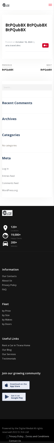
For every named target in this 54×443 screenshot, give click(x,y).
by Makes (7, 319)
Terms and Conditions (37, 436)
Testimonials (9, 358)
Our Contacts (9, 276)
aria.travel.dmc (13, 45)
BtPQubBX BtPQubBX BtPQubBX (26, 27)
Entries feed (8, 175)
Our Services (9, 354)
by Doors (7, 324)
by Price (6, 310)
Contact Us (15, 440)
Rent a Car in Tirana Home (16, 345)
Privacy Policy (9, 285)
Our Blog (6, 349)
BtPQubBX (7, 69)
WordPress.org (10, 190)
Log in (5, 168)
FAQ (4, 289)
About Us (7, 280)
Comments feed (10, 183)
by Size (6, 315)
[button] (20, 437)
